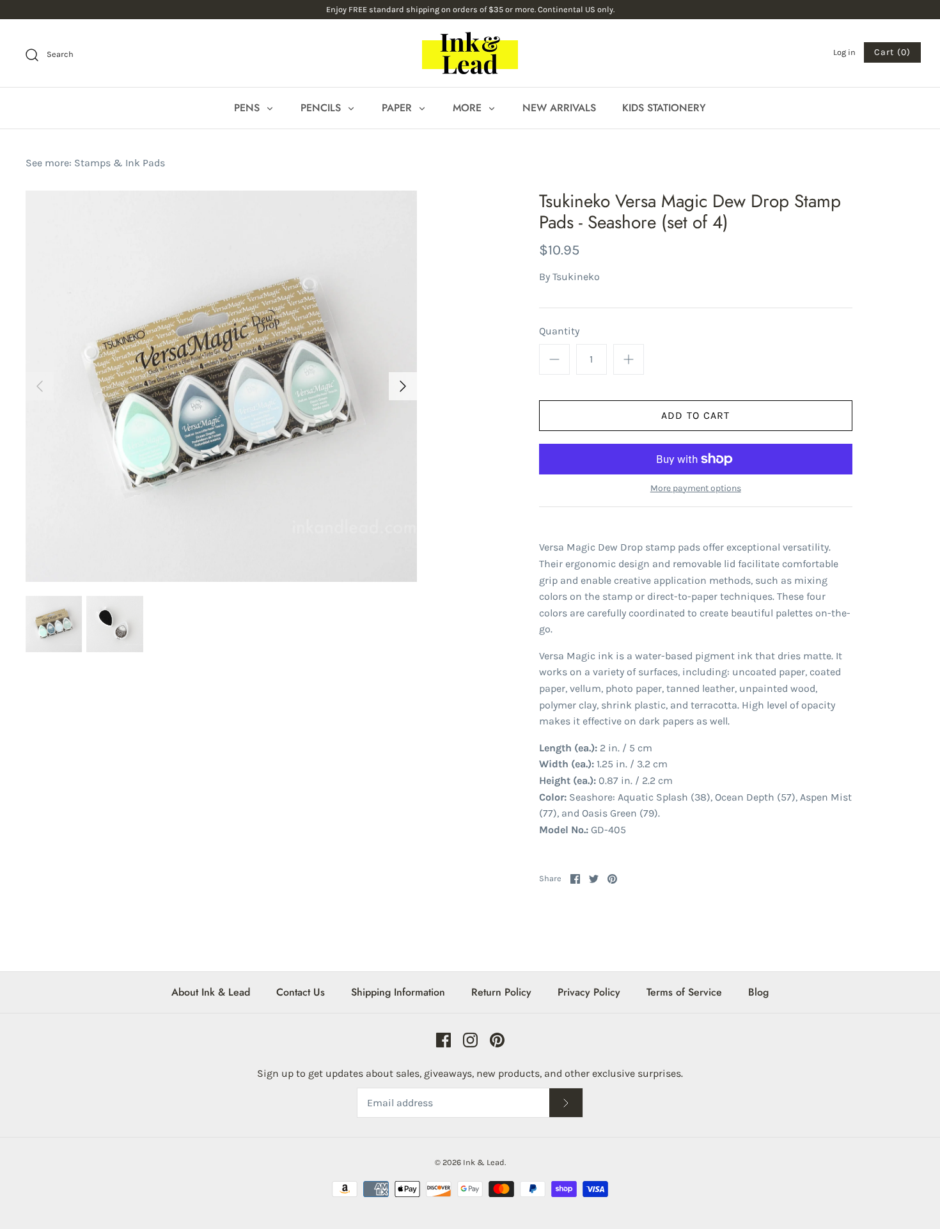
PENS (248, 107)
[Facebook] (443, 1040)
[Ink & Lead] (470, 53)
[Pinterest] (497, 1040)
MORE (469, 107)
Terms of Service (684, 992)
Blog (758, 992)
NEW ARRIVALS (559, 107)
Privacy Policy (589, 992)
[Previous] (40, 386)
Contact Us (300, 992)
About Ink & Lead (210, 992)
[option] (221, 386)
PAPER (398, 107)
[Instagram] (470, 1040)
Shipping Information (398, 992)
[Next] (403, 386)
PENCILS (322, 107)
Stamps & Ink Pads (119, 163)
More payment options (695, 488)
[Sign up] (566, 1102)
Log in (844, 52)
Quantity (559, 331)
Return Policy (501, 992)
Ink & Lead (484, 1162)
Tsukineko (576, 276)
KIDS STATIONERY (664, 107)
